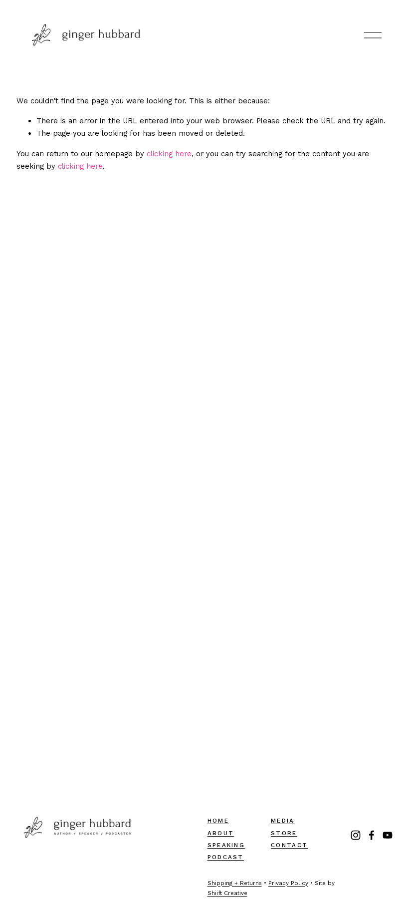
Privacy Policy (288, 883)
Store (284, 833)
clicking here (169, 153)
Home (218, 820)
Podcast (225, 857)
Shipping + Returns (234, 883)
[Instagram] (356, 835)
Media (283, 820)
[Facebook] (372, 835)
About (220, 833)
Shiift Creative (227, 893)
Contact (289, 845)
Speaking (226, 845)
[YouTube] (388, 835)
